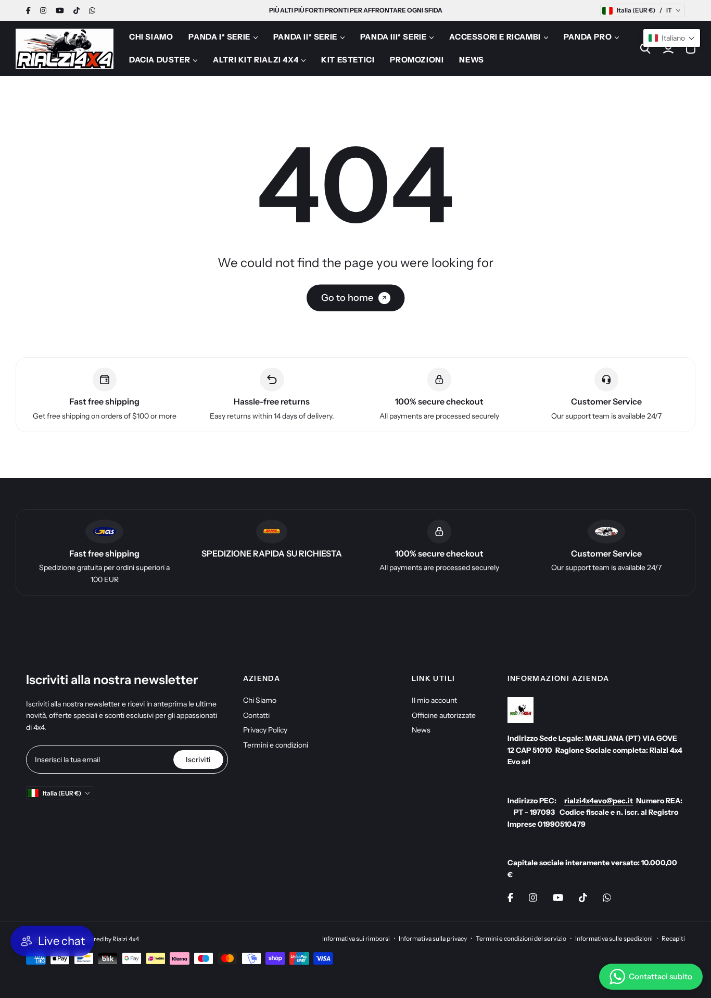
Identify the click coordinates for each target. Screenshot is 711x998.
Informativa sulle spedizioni (614, 938)
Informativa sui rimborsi (356, 938)
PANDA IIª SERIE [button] (305, 37)
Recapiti (673, 938)
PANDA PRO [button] (588, 37)
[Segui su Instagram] (43, 10)
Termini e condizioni (275, 745)
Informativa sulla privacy (433, 938)
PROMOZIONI (416, 60)
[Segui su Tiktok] (76, 10)
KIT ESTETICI (347, 60)
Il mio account (434, 700)
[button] (671, 38)
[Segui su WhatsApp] (92, 10)
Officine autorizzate (444, 715)
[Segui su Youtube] (60, 10)
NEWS (471, 60)
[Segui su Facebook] (28, 10)
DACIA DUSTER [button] (159, 60)
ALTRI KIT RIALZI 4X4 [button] (255, 60)
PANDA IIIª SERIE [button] (393, 37)
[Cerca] (645, 48)
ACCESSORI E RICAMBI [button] (494, 37)
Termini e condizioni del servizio (521, 938)
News (421, 730)
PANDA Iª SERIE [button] (219, 37)
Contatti (256, 715)
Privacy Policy (265, 730)
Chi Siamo (259, 700)
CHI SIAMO (151, 37)
